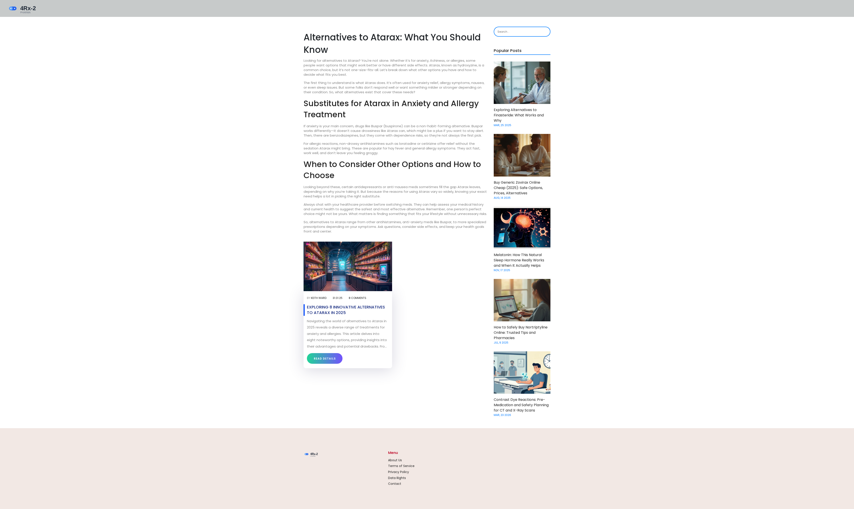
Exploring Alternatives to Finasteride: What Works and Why (519, 115)
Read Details (325, 358)
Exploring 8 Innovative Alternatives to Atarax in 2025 (346, 309)
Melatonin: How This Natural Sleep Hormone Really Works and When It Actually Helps (519, 260)
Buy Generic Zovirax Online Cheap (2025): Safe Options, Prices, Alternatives (518, 188)
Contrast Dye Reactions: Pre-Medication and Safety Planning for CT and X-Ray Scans (521, 405)
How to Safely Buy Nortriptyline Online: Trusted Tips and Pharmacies (521, 332)
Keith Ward (318, 298)
